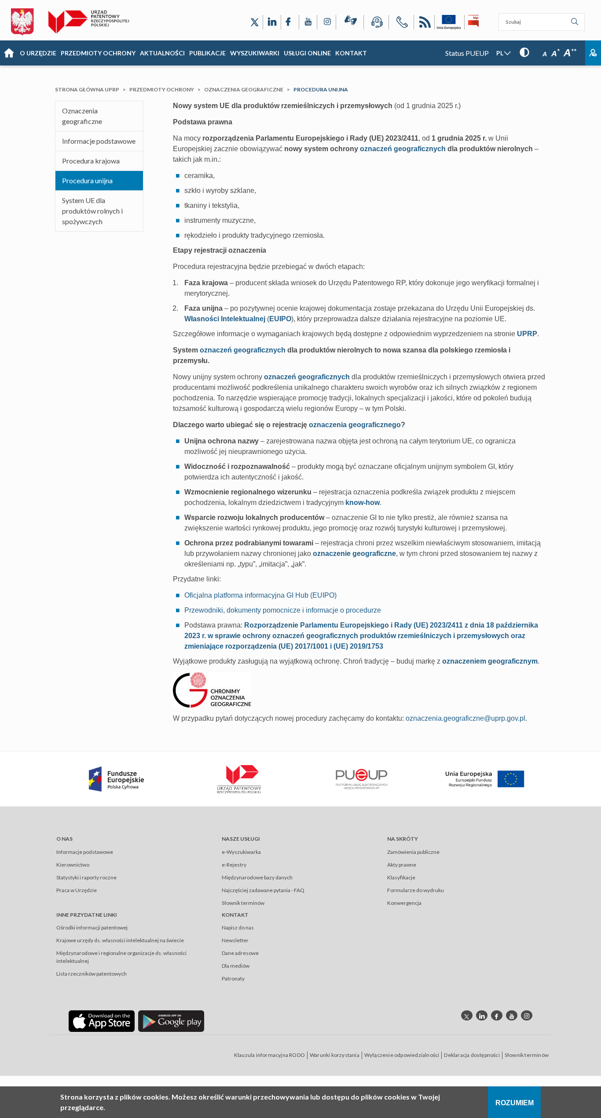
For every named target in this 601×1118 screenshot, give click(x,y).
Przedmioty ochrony (161, 89)
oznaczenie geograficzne (354, 553)
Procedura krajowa (91, 160)
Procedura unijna (87, 180)
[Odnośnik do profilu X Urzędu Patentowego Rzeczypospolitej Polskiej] (254, 22)
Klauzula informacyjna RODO (269, 1055)
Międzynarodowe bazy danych (257, 877)
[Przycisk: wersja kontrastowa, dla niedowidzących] (524, 52)
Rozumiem (514, 1103)
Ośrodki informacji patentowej (92, 927)
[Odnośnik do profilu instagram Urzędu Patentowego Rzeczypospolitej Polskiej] (526, 1015)
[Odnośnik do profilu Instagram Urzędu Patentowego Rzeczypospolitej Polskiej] (326, 22)
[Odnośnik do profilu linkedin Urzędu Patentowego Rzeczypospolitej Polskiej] (481, 1015)
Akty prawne (401, 864)
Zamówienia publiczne (413, 852)
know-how (362, 502)
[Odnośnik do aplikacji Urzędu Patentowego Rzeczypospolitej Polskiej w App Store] (102, 1020)
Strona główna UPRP (87, 89)
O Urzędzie (38, 53)
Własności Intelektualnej (224, 319)
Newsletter (235, 940)
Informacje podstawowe (99, 141)
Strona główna (9, 53)
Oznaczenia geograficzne (243, 89)
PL (499, 53)
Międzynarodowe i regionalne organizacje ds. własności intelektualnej (121, 957)
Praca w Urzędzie (76, 890)
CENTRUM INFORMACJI (376, 23)
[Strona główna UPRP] (92, 22)
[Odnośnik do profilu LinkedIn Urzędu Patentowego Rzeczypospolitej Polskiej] (272, 22)
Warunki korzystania (334, 1055)
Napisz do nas (238, 927)
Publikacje (207, 53)
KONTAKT (351, 53)
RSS (424, 23)
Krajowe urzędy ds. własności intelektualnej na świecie (120, 940)
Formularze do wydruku (415, 890)
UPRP (527, 334)
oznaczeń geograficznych (403, 148)
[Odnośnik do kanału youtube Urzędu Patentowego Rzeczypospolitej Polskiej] (511, 1015)
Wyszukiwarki (254, 53)
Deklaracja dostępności (471, 1055)
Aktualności (162, 53)
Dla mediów (235, 965)
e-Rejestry (234, 864)
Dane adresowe (240, 953)
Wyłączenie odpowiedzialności (402, 1055)
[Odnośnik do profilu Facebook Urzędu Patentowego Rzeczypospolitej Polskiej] (290, 22)
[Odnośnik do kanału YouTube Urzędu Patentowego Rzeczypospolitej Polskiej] (308, 22)
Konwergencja (404, 903)
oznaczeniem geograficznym (490, 661)
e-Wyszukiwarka (241, 852)
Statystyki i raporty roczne (86, 877)
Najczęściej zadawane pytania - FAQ (263, 890)
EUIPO (280, 319)
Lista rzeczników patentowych (91, 973)
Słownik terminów (243, 903)
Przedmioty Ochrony (98, 53)
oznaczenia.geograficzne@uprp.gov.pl (465, 718)
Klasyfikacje (401, 877)
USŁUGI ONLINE (307, 53)
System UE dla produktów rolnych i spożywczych (92, 210)
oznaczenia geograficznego (355, 424)
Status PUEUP (467, 53)
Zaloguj (593, 52)
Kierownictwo (72, 864)
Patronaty (233, 978)
